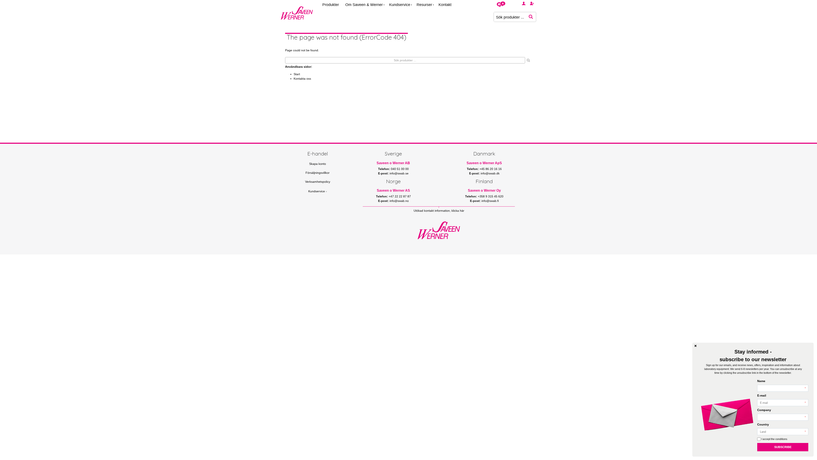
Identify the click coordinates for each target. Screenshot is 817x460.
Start (297, 74)
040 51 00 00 (400, 169)
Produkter (330, 5)
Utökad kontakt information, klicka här (439, 210)
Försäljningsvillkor (318, 172)
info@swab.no (399, 201)
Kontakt (444, 5)
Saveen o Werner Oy (484, 190)
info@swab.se (399, 173)
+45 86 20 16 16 (491, 169)
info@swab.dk (490, 173)
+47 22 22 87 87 (400, 196)
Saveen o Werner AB (393, 163)
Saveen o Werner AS (393, 190)
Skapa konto (317, 163)
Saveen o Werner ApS (484, 163)
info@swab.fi (490, 201)
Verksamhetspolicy (317, 181)
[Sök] (528, 60)
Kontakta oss (302, 78)
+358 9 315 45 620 (490, 196)
